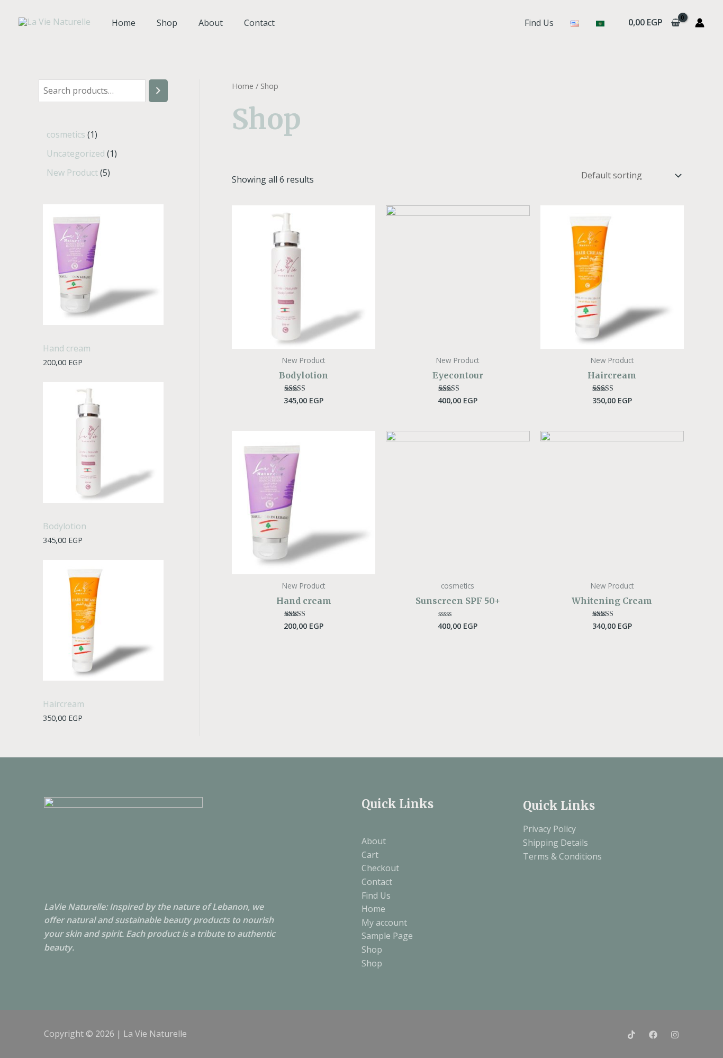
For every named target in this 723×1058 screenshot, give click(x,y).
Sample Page (387, 936)
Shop (167, 23)
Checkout (380, 868)
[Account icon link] (699, 23)
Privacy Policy (549, 829)
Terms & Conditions (562, 856)
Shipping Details (555, 842)
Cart (370, 855)
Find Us (539, 23)
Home (123, 23)
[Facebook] (653, 1034)
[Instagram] (675, 1034)
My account (384, 922)
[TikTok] (631, 1034)
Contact (259, 23)
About (210, 23)
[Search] (158, 90)
